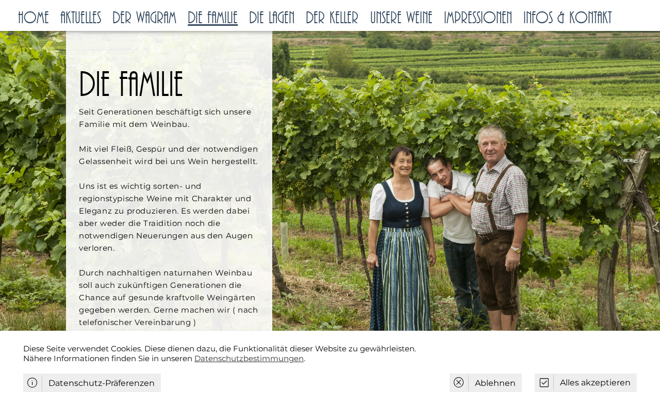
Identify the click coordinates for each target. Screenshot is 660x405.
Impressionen (478, 18)
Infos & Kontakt (567, 18)
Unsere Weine (401, 18)
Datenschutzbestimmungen (249, 358)
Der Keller (332, 18)
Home (33, 18)
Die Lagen (271, 18)
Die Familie (213, 18)
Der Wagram (144, 18)
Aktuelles (80, 18)
